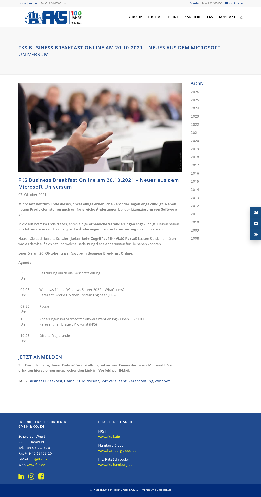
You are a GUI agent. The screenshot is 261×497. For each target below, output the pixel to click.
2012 (195, 205)
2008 (195, 238)
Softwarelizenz (114, 381)
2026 (195, 92)
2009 (195, 230)
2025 (195, 100)
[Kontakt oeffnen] (255, 212)
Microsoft (90, 381)
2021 (195, 132)
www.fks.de (36, 464)
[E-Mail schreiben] (255, 223)
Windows (163, 381)
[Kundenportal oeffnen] (255, 234)
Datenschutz (164, 490)
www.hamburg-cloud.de (117, 450)
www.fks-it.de (109, 436)
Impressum (147, 490)
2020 (195, 140)
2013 (195, 197)
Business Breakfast (45, 381)
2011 (195, 214)
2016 (195, 173)
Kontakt (33, 3)
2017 (195, 165)
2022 (195, 124)
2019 (195, 148)
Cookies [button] (194, 3)
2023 (195, 116)
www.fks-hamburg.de (115, 464)
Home (22, 3)
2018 (195, 157)
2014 (195, 189)
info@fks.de (235, 3)
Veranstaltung (140, 381)
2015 (195, 181)
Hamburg (72, 381)
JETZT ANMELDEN (40, 357)
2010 (195, 222)
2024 (195, 108)
